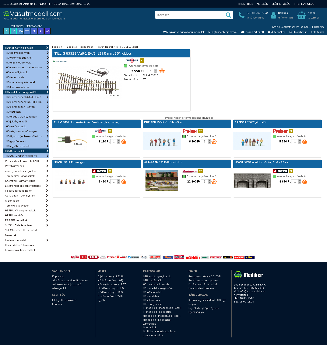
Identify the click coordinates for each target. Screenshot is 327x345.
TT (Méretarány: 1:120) (111, 288)
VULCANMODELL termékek (21, 230)
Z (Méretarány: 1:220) (110, 296)
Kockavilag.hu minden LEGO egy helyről (207, 302)
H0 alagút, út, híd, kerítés (21, 116)
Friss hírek (245, 3)
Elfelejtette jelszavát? (64, 300)
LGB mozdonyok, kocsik (157, 276)
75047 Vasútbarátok (163, 122)
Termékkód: (131, 75)
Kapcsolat (58, 276)
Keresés (262, 3)
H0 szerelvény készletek (21, 82)
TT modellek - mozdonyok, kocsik (162, 307)
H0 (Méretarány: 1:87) (110, 280)
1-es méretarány (153, 335)
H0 (13, 31)
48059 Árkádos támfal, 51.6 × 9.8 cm (262, 162)
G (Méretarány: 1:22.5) (111, 276)
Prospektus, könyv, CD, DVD (22, 161)
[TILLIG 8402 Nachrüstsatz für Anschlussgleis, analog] (71, 141)
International (304, 3)
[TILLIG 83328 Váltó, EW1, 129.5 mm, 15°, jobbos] (87, 83)
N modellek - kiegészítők (157, 319)
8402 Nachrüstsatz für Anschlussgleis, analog (87, 122)
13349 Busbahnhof (163, 162)
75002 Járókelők (251, 122)
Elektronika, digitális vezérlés (23, 185)
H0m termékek (151, 300)
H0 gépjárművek (16, 141)
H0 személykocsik (17, 72)
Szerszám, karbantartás (20, 181)
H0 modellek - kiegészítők (21, 92)
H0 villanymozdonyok (19, 57)
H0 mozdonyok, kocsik (19, 48)
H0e (20, 31)
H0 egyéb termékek (18, 146)
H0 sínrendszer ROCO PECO (23, 97)
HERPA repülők (14, 215)
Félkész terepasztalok (18, 190)
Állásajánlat (59, 288)
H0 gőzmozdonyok (18, 52)
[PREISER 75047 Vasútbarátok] (162, 141)
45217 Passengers (70, 162)
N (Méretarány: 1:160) (110, 292)
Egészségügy (196, 311)
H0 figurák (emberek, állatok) (24, 136)
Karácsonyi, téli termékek (20, 250)
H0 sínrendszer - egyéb (20, 106)
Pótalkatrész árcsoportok (203, 280)
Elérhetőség (281, 3)
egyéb (47, 31)
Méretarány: (131, 79)
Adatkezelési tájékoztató (66, 284)
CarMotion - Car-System (20, 195)
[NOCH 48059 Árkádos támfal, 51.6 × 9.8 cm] (252, 181)
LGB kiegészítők (152, 280)
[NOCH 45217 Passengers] (71, 181)
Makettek (10, 235)
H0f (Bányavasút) (153, 304)
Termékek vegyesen (17, 205)
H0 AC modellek (15, 151)
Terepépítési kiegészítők (20, 176)
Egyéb (101, 300)
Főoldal (56, 46)
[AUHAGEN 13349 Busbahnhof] (162, 181)
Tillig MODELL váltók (127, 46)
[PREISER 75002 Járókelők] (252, 141)
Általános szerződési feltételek (70, 280)
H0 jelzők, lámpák (16, 121)
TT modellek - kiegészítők (77, 46)
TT (27, 31)
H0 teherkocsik (15, 77)
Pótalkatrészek (14, 166)
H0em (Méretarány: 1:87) (112, 284)
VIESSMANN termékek (18, 225)
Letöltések (317, 32)
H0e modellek (151, 296)
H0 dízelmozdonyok (18, 62)
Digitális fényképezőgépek (203, 307)
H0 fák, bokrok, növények (21, 131)
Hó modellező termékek (19, 245)
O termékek (149, 327)
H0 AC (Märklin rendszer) (21, 156)
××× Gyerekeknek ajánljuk (20, 171)
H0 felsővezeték (16, 126)
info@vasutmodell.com (253, 291)
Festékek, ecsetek (16, 240)
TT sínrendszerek (103, 46)
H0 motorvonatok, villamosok (24, 67)
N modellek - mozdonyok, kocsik (161, 315)
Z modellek (149, 323)
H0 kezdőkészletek (17, 87)
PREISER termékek (16, 220)
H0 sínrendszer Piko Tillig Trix (24, 102)
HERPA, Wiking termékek (20, 210)
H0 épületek (13, 111)
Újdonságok (12, 200)
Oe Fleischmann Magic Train (159, 331)
